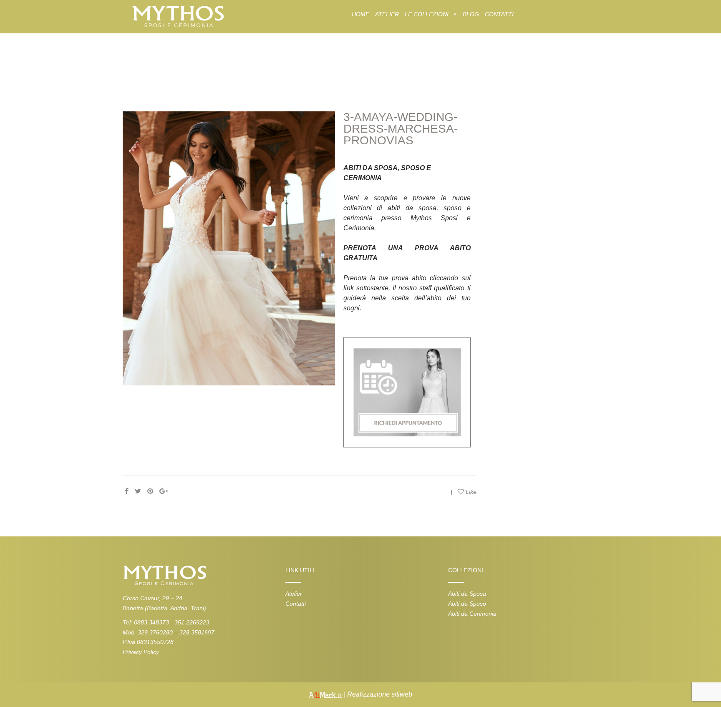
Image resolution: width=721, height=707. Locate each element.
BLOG (471, 14)
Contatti (295, 603)
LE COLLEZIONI (427, 14)
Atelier (293, 593)
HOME (360, 14)
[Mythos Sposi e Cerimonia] (177, 16)
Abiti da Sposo (467, 603)
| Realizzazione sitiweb (377, 694)
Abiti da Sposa (467, 593)
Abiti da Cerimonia (472, 613)
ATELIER (387, 14)
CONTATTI (499, 14)
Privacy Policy (141, 652)
